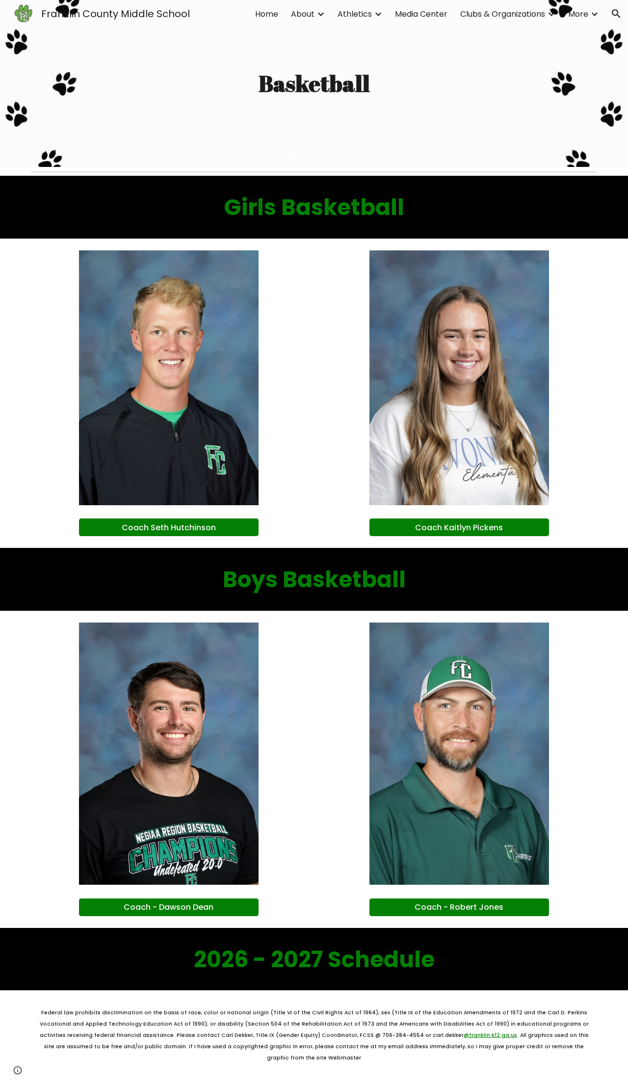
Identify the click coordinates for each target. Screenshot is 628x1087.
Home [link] (266, 14)
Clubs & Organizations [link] (502, 14)
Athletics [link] (355, 14)
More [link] (578, 14)
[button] (616, 14)
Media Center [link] (421, 14)
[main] (314, 83)
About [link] (302, 14)
